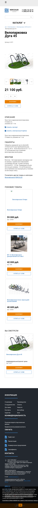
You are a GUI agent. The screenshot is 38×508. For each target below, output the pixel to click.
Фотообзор (20, 410)
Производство (21, 402)
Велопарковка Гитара (14, 210)
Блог (18, 412)
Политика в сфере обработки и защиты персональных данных (20, 500)
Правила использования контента (15, 427)
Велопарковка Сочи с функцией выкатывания (18, 300)
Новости (19, 407)
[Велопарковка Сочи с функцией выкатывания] (19, 288)
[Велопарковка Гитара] (19, 198)
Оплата (19, 404)
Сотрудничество (10, 404)
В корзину (12, 101)
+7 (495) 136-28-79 (27, 10)
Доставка (8, 407)
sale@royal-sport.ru (13, 476)
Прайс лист (11, 437)
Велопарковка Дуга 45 (14, 354)
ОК (20, 505)
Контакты (8, 410)
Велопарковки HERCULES (13, 177)
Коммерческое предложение (17, 445)
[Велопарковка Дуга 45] (19, 61)
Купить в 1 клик (12, 106)
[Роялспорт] (11, 12)
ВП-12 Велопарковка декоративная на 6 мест (15, 255)
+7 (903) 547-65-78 (27, 11)
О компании (8, 402)
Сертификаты (12, 449)
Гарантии (7, 412)
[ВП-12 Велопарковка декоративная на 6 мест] (19, 243)
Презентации (12, 441)
